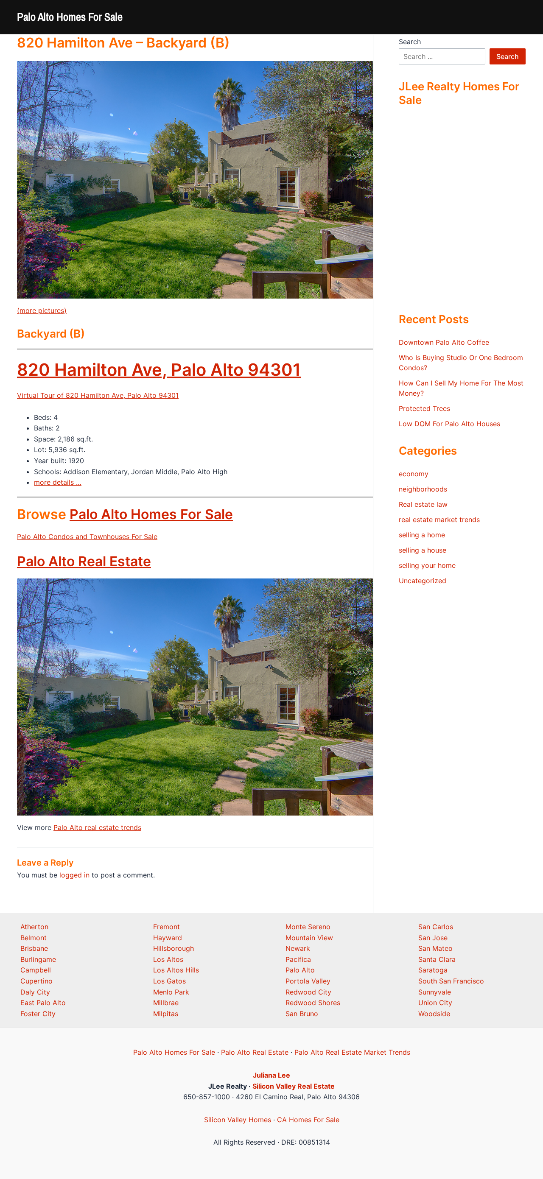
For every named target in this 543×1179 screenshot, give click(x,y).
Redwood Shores (312, 1002)
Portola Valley (307, 981)
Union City (435, 1002)
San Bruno (301, 1013)
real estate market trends (439, 519)
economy (413, 473)
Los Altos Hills (176, 970)
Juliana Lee (271, 1075)
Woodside (434, 1013)
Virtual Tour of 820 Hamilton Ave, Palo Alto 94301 (98, 395)
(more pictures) (42, 310)
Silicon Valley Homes (237, 1119)
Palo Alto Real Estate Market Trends (352, 1052)
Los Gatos (169, 981)
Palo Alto (300, 970)
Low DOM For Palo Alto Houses (449, 423)
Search (410, 41)
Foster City (38, 1013)
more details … (57, 482)
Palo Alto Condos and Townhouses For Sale (87, 536)
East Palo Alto (43, 1002)
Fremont (166, 926)
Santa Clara (437, 959)
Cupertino (36, 981)
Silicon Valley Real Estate (293, 1086)
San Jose (433, 937)
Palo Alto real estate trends (97, 827)
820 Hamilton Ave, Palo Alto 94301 (159, 369)
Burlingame (38, 959)
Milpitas (165, 1013)
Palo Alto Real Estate (84, 561)
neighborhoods (423, 489)
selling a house (422, 550)
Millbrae (166, 1002)
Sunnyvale (434, 992)
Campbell (35, 970)
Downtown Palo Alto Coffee (444, 342)
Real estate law (423, 504)
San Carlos (435, 926)
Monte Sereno (307, 926)
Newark (297, 948)
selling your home (427, 565)
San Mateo (435, 948)
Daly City (35, 992)
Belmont (33, 937)
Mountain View (309, 937)
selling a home (422, 535)
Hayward (167, 937)
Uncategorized (422, 580)
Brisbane (34, 948)
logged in (74, 875)
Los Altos (168, 959)
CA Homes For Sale (308, 1119)
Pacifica (298, 959)
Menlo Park (171, 992)
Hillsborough (173, 948)
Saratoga (433, 970)
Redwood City (308, 992)
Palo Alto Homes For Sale (70, 16)
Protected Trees (424, 408)
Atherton (34, 926)
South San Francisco (451, 981)
